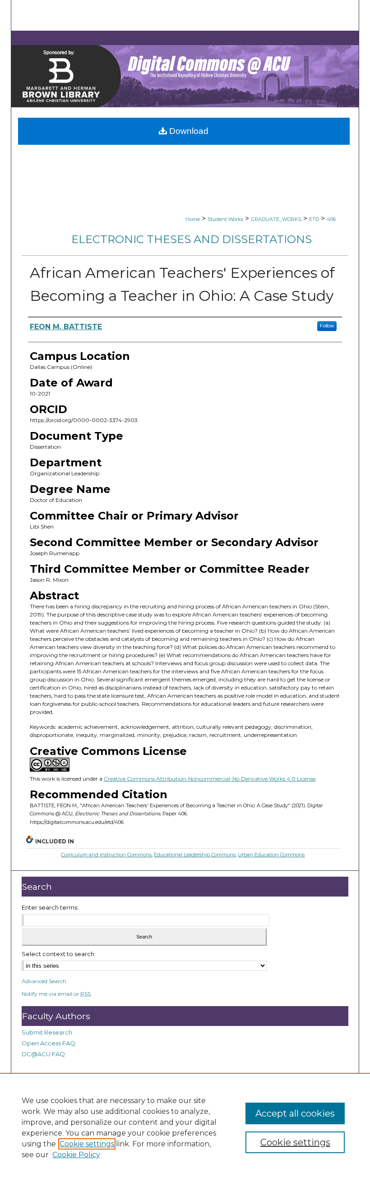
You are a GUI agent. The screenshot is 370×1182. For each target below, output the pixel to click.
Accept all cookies (295, 1113)
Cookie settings (87, 1144)
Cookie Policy (76, 1154)
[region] (185, 1127)
